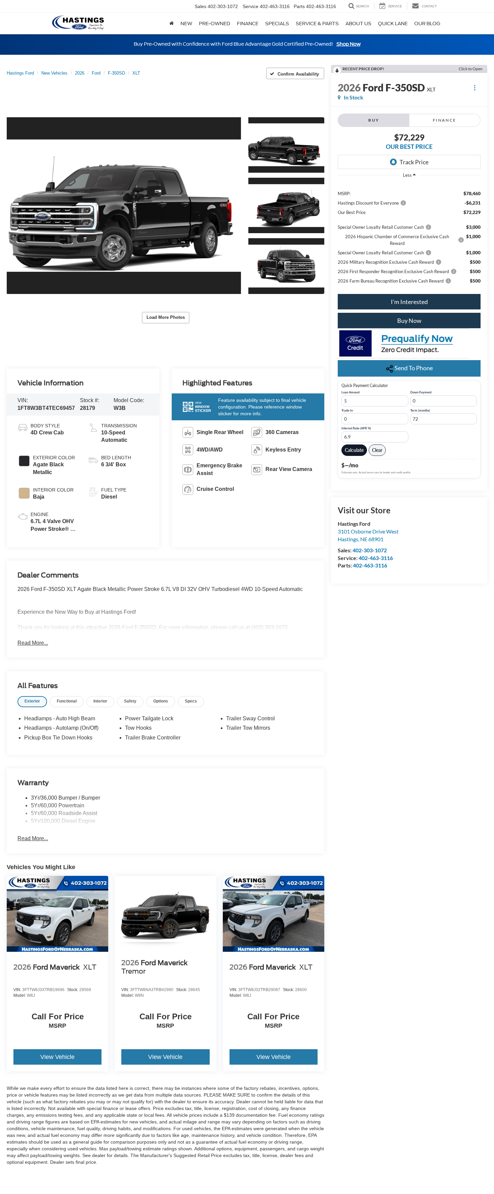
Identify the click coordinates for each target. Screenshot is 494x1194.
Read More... (32, 643)
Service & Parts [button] (317, 23)
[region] (409, 237)
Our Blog (427, 23)
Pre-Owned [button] (214, 23)
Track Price (414, 162)
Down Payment (420, 392)
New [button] (186, 23)
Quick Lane (393, 23)
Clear (377, 450)
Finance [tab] (444, 120)
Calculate (354, 450)
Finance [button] (247, 23)
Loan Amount (350, 392)
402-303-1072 (370, 550)
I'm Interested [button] (409, 301)
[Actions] (475, 87)
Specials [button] (277, 23)
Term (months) (420, 410)
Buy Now (409, 320)
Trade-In (347, 410)
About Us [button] (358, 23)
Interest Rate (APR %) (356, 428)
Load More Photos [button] (166, 317)
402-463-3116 (376, 558)
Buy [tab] (373, 120)
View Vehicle (57, 1057)
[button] (124, 206)
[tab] (32, 701)
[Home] (171, 23)
